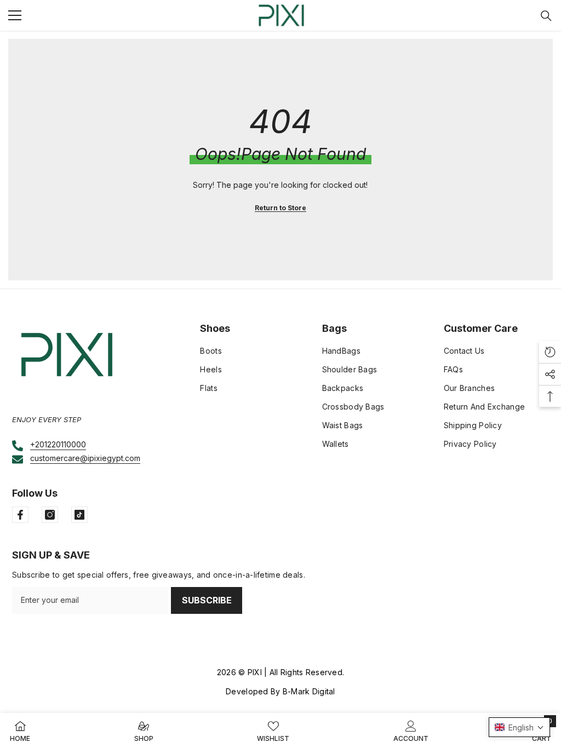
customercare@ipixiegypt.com (85, 458)
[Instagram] (50, 515)
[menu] (14, 15)
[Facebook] (20, 515)
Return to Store (280, 208)
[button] (519, 727)
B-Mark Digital (309, 691)
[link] (411, 730)
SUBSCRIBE (207, 600)
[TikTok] (79, 515)
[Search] (546, 15)
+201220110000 (58, 444)
